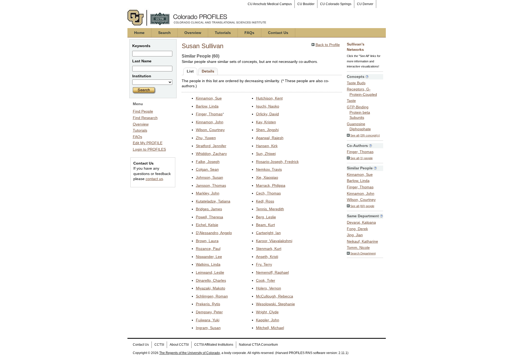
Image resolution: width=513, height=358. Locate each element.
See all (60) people (362, 206)
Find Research (145, 118)
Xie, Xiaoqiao (267, 177)
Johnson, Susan (209, 177)
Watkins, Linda (208, 264)
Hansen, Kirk (267, 146)
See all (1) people (361, 158)
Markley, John (207, 193)
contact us (154, 179)
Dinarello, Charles (211, 280)
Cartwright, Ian (268, 233)
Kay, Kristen (266, 122)
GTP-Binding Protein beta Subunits (358, 112)
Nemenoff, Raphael (272, 272)
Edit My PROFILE (147, 143)
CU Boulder (305, 4)
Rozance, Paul (208, 248)
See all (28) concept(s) (365, 135)
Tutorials (223, 33)
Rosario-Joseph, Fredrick (277, 161)
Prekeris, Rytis (208, 304)
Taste (351, 100)
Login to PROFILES (149, 149)
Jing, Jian (355, 235)
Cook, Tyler (265, 280)
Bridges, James (209, 209)
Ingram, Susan (208, 328)
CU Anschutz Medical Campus (270, 4)
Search (164, 33)
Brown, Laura (207, 241)
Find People (143, 111)
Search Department (363, 253)
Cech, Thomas (268, 193)
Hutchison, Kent (269, 98)
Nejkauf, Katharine (362, 241)
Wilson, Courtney (210, 130)
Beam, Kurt (265, 225)
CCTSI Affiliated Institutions (213, 344)
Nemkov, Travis (269, 169)
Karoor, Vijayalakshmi (274, 241)
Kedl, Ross (265, 201)
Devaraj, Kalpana (361, 222)
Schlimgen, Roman (212, 296)
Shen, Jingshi (267, 130)
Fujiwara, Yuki (207, 320)
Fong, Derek (357, 229)
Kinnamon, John (209, 122)
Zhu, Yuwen (206, 138)
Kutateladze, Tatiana (213, 201)
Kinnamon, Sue (209, 98)
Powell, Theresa (209, 217)
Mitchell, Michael (270, 328)
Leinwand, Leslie (210, 272)
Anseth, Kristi (267, 256)
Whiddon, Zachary (211, 153)
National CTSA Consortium (258, 344)
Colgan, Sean (207, 169)
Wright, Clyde (267, 312)
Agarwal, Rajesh (269, 138)
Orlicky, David (267, 114)
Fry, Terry (264, 264)
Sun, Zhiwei (266, 153)
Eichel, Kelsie (207, 225)
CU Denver (365, 4)
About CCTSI (179, 344)
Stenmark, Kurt (268, 248)
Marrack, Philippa (270, 185)
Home (139, 33)
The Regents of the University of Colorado (189, 353)
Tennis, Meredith (270, 209)
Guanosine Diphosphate (359, 126)
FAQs (249, 33)
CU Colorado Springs (335, 4)
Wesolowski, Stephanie (275, 304)
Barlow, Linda (207, 106)
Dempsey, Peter (209, 312)
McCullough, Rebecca (274, 296)
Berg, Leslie (266, 217)
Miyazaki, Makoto (210, 288)
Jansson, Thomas (211, 185)
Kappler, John (267, 320)
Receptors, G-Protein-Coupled (362, 92)
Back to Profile (328, 45)
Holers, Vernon (268, 288)
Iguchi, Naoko (267, 106)
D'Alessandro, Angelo (214, 233)
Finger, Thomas (209, 114)
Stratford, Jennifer (211, 146)
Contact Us (278, 33)
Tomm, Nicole (358, 247)
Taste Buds (356, 83)
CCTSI (159, 344)
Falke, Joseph (208, 161)
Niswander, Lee (209, 256)
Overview (192, 33)
